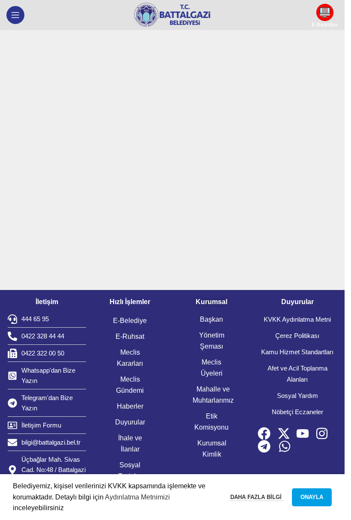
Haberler (130, 406)
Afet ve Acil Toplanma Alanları (297, 374)
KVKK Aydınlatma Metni (297, 319)
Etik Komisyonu (211, 421)
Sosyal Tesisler (130, 470)
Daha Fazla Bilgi (256, 497)
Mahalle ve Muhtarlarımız (213, 395)
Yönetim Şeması (211, 341)
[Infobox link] (325, 15)
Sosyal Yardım (297, 395)
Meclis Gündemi (130, 385)
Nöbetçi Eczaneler (297, 411)
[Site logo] (172, 15)
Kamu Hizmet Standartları (297, 352)
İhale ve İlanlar (130, 443)
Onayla (311, 497)
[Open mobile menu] (15, 15)
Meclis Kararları (130, 358)
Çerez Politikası (297, 335)
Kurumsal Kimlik (211, 448)
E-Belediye (130, 320)
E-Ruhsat (130, 336)
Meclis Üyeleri (212, 368)
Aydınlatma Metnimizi (137, 497)
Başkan (211, 319)
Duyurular (130, 422)
